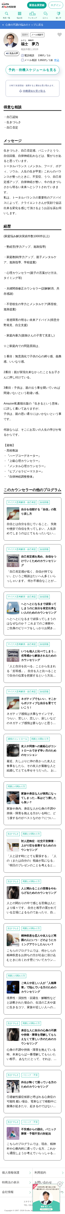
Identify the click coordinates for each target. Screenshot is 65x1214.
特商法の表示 (10, 1182)
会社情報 (8, 1191)
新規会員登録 (36, 5)
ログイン (56, 5)
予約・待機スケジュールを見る (32, 70)
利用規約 (40, 1172)
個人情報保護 (10, 1172)
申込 (56, 60)
